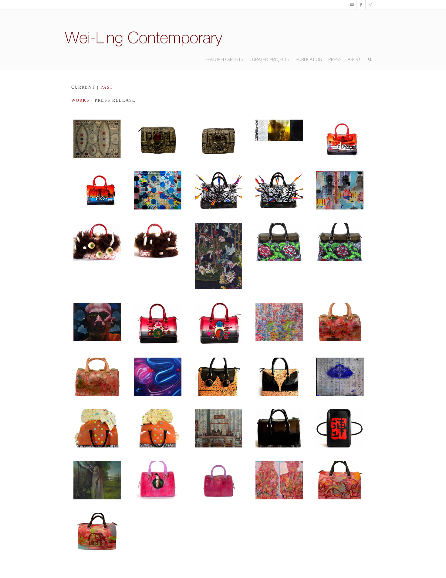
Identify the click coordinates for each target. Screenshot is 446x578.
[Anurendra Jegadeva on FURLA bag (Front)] (158, 323)
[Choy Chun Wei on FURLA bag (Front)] (340, 323)
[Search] (370, 59)
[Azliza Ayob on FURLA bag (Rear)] (279, 256)
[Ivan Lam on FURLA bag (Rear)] (97, 190)
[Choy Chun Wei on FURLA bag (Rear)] (97, 376)
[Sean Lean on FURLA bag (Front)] (279, 428)
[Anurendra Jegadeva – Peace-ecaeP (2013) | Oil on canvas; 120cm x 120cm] (97, 323)
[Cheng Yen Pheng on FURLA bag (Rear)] (279, 376)
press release (115, 100)
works (80, 100)
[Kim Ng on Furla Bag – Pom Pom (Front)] (97, 256)
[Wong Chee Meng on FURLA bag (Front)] (218, 190)
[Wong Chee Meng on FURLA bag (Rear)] (279, 190)
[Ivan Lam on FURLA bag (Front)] (340, 138)
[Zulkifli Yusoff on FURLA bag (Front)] (158, 138)
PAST (106, 87)
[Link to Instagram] (370, 4)
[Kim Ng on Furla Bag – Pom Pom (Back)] (158, 256)
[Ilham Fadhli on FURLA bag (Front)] (158, 480)
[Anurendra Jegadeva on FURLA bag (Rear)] (218, 323)
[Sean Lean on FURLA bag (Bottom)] (340, 428)
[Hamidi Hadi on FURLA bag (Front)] (97, 428)
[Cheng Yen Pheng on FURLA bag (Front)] (218, 376)
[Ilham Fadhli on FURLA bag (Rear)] (218, 480)
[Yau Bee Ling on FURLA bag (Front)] (340, 480)
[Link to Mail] (351, 4)
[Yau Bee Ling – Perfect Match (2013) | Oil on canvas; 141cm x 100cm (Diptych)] (279, 480)
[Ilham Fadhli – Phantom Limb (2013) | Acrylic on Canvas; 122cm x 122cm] (97, 480)
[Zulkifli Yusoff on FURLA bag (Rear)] (218, 138)
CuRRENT (83, 87)
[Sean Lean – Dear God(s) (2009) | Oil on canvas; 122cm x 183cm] (218, 428)
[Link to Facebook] (360, 4)
